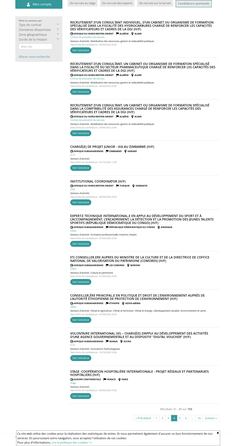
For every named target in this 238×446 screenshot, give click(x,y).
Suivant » (211, 418)
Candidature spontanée (193, 3)
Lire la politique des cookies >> (72, 442)
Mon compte (41, 4)
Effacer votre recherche (34, 57)
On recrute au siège (82, 3)
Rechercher (54, 46)
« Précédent (143, 418)
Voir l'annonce (80, 50)
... (192, 418)
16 (199, 418)
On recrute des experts (117, 3)
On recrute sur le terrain (155, 3)
